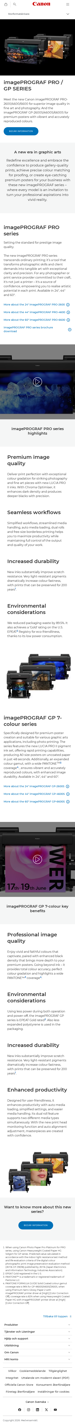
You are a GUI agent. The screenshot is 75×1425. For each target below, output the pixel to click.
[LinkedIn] (37, 1409)
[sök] (15, 4)
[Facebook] (19, 1409)
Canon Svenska (36, 1402)
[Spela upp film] (37, 381)
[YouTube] (55, 1409)
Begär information (21, 131)
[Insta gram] (28, 1409)
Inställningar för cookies (53, 1391)
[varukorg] (6, 4)
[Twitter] (46, 1409)
